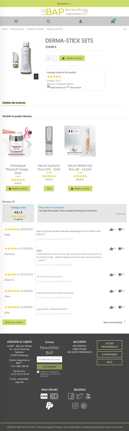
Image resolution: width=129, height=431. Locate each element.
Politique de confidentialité (67, 427)
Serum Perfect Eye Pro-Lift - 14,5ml (80, 167)
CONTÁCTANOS (109, 354)
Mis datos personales (79, 352)
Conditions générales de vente (95, 427)
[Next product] (126, 29)
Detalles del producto (13, 102)
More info (121, 213)
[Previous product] (124, 29)
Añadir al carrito (74, 58)
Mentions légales (45, 427)
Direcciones (79, 349)
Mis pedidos (79, 345)
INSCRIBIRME (49, 366)
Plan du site (116, 427)
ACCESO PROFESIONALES (109, 345)
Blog (109, 362)
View (49, 188)
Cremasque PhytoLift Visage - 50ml (18, 169)
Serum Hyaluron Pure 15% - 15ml (49, 167)
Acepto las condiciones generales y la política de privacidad (50, 374)
